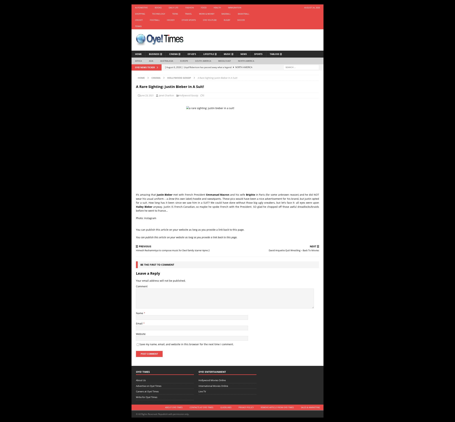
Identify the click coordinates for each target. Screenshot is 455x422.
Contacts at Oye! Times (201, 407)
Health (217, 7)
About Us (141, 380)
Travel (188, 13)
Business (154, 54)
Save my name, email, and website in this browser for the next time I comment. (187, 344)
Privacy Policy (246, 407)
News (243, 54)
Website (141, 334)
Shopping (140, 13)
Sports (258, 54)
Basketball (243, 13)
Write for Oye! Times (146, 397)
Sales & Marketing (310, 407)
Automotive (141, 7)
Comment (142, 286)
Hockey (171, 20)
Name (140, 313)
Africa (138, 61)
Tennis (138, 26)
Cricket (139, 20)
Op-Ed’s (192, 54)
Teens (175, 13)
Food (204, 7)
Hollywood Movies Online (212, 380)
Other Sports (189, 20)
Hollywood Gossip (188, 95)
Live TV (202, 391)
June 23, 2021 (147, 95)
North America (246, 61)
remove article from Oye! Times (277, 407)
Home (138, 54)
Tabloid (274, 54)
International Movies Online (213, 386)
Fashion (189, 7)
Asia (151, 61)
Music (227, 54)
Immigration (234, 7)
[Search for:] (301, 67)
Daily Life (173, 7)
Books (158, 7)
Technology (158, 13)
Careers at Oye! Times (147, 391)
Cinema (173, 54)
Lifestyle (208, 54)
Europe (184, 61)
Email (139, 323)
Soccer (241, 20)
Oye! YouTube (210, 20)
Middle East (224, 61)
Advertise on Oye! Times (148, 386)
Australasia (166, 61)
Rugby (227, 20)
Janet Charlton (166, 95)
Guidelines (225, 407)
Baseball (226, 13)
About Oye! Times (174, 407)
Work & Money (206, 13)
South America (203, 61)
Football (155, 20)
